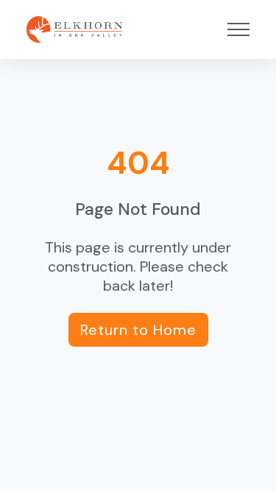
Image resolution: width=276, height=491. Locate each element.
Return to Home (138, 329)
